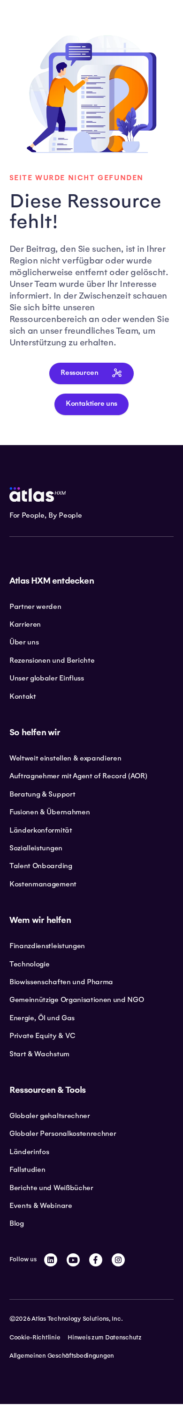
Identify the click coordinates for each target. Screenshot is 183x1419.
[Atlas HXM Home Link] (37, 494)
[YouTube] (73, 1259)
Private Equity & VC (42, 1035)
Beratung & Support (42, 794)
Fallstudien (27, 1169)
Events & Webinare (40, 1205)
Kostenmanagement (42, 884)
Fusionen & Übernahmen (49, 812)
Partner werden (35, 606)
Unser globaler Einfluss (46, 678)
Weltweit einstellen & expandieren (65, 758)
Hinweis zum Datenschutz (105, 1337)
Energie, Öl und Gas (42, 1018)
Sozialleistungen (35, 848)
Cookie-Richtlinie (34, 1337)
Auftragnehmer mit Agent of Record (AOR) (78, 776)
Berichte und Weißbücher (51, 1188)
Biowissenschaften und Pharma (61, 982)
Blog (16, 1223)
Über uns (23, 642)
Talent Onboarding (40, 866)
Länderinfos (29, 1152)
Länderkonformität (40, 830)
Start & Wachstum (39, 1054)
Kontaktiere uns (91, 403)
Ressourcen (79, 372)
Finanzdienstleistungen (47, 946)
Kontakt (22, 696)
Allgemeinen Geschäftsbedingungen (61, 1356)
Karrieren (25, 624)
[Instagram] (118, 1259)
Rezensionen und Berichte (51, 660)
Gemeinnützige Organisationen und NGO (76, 999)
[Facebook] (95, 1259)
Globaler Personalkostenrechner (62, 1133)
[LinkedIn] (50, 1259)
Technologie (29, 964)
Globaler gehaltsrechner (49, 1116)
